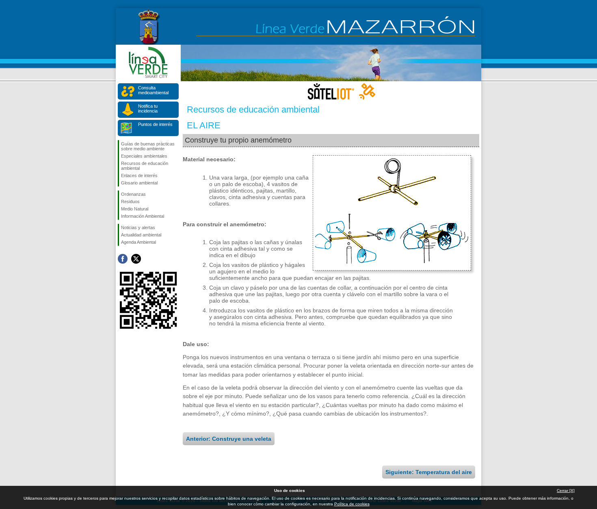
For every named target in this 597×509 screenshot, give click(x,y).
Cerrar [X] (566, 490)
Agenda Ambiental (138, 242)
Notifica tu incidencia (148, 108)
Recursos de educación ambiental (144, 166)
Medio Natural (134, 208)
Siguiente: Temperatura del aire (428, 472)
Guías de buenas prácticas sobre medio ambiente (148, 146)
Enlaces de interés (139, 175)
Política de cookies (352, 504)
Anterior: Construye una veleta (228, 438)
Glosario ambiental (139, 182)
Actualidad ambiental (141, 234)
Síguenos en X (136, 259)
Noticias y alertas (138, 227)
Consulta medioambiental (153, 90)
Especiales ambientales (144, 156)
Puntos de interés (155, 124)
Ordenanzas (133, 194)
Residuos (130, 201)
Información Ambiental (142, 216)
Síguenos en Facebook (123, 259)
